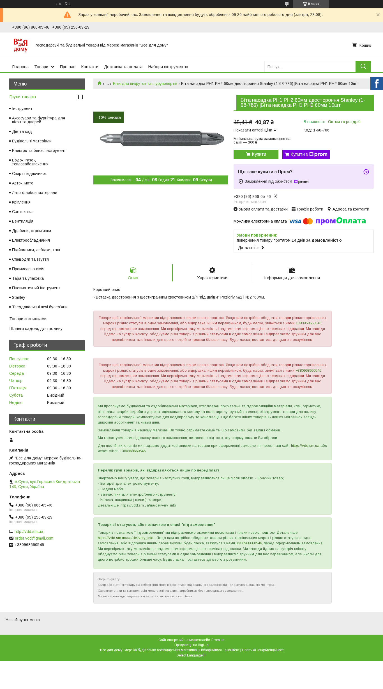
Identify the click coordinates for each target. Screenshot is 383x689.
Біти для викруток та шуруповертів (145, 83)
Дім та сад (22, 131)
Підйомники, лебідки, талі (36, 250)
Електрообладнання (31, 240)
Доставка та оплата (123, 66)
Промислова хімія (28, 269)
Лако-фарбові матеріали (34, 192)
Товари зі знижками (28, 318)
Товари (41, 66)
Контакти (89, 66)
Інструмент (22, 108)
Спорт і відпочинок (29, 173)
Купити (259, 154)
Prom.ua (218, 640)
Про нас (67, 66)
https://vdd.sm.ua (305, 445)
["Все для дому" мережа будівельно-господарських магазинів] (20, 45)
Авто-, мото (22, 183)
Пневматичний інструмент (36, 288)
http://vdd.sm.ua (29, 531)
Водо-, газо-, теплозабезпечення (30, 162)
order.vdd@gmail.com (34, 538)
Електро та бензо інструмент (39, 150)
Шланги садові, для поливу (36, 328)
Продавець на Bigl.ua (191, 645)
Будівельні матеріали (32, 141)
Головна (20, 66)
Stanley (18, 297)
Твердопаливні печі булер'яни (40, 307)
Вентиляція (22, 221)
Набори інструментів (168, 66)
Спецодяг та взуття (30, 259)
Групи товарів (22, 96)
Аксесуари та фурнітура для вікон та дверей (38, 120)
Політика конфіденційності (263, 650)
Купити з (299, 154)
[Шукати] (363, 66)
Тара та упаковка (28, 278)
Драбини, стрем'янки (31, 230)
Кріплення (21, 202)
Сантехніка (22, 211)
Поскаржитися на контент (219, 650)
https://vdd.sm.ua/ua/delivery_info (125, 538)
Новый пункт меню (23, 620)
